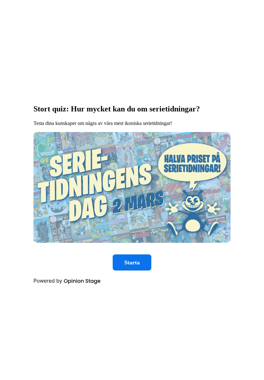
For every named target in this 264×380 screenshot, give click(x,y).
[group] (132, 190)
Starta (132, 262)
